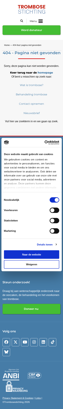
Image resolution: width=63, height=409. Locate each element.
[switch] (54, 210)
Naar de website (31, 254)
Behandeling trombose (31, 94)
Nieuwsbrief (32, 113)
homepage (45, 72)
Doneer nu (31, 308)
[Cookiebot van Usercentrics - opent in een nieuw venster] (45, 142)
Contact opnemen (31, 103)
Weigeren (31, 264)
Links (38, 398)
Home (7, 45)
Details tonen (45, 244)
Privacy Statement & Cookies (18, 398)
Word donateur (31, 30)
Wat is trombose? (31, 85)
